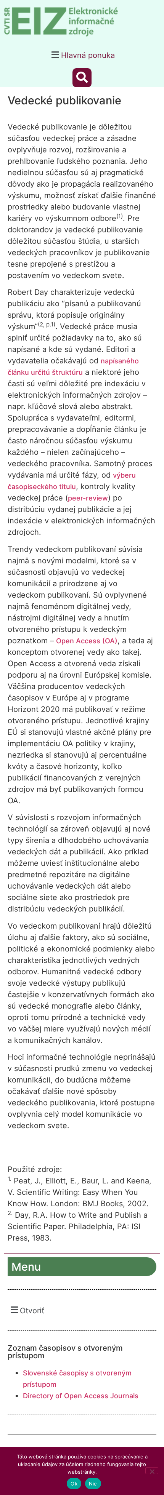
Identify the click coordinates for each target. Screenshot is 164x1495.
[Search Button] (82, 77)
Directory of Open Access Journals (80, 1396)
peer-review (88, 498)
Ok (74, 1484)
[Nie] (151, 1470)
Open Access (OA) (86, 641)
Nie (93, 1484)
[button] (82, 55)
